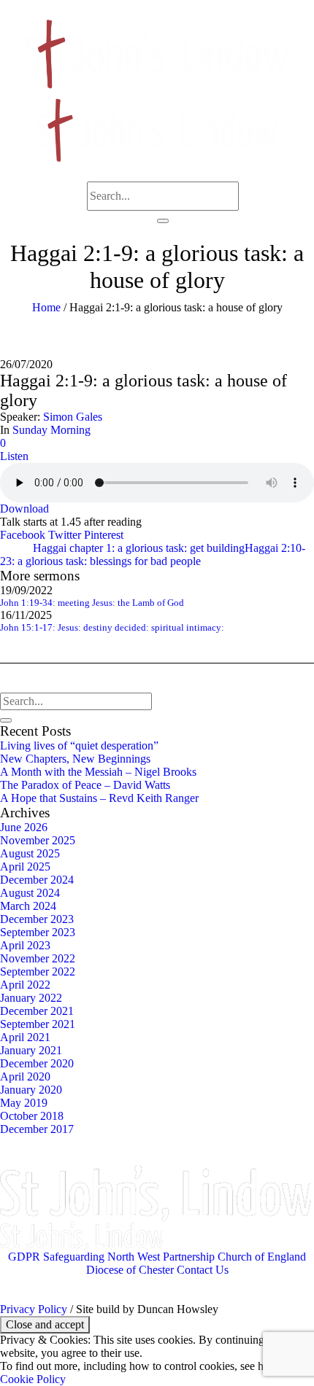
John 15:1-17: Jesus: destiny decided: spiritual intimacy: (112, 627)
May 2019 (23, 1103)
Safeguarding (73, 1256)
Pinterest (103, 535)
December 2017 (37, 1129)
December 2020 (37, 1063)
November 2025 (37, 840)
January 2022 (31, 998)
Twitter (64, 535)
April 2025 (25, 866)
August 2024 (30, 893)
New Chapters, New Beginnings (75, 758)
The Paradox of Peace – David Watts (85, 785)
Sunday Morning (51, 430)
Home (46, 307)
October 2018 (32, 1116)
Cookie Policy (33, 1379)
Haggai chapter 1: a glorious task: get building (139, 548)
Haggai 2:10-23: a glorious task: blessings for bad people (152, 554)
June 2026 (23, 827)
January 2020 (31, 1089)
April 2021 (25, 1037)
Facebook (22, 535)
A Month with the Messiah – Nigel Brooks (98, 772)
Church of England (262, 1256)
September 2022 (37, 971)
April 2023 (25, 945)
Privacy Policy (33, 1309)
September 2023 (37, 932)
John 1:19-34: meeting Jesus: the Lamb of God (92, 602)
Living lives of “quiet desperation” (79, 745)
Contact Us (203, 1270)
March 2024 (28, 906)
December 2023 (37, 919)
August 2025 (30, 853)
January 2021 (31, 1050)
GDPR (24, 1256)
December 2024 (37, 879)
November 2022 (37, 958)
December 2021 (37, 1011)
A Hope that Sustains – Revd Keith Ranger (99, 798)
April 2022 (25, 984)
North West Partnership (161, 1256)
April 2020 (25, 1076)
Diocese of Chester (130, 1270)
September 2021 (37, 1024)
